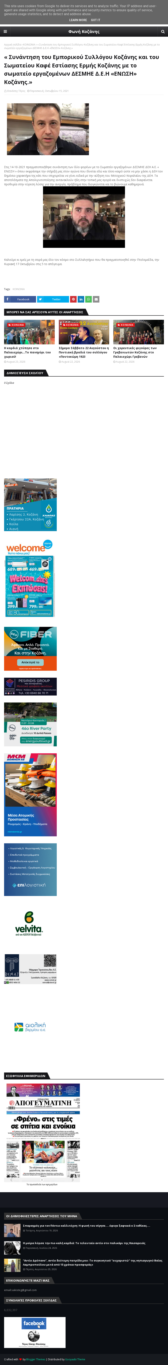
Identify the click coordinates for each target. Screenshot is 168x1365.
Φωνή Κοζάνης (84, 31)
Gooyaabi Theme (75, 1359)
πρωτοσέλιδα (36, 1184)
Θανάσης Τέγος (16, 91)
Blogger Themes (35, 1359)
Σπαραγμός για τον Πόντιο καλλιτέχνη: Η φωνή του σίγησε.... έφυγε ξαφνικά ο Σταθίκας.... (86, 1225)
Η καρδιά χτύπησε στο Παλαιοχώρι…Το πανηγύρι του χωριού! (27, 352)
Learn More (78, 20)
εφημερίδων (51, 1184)
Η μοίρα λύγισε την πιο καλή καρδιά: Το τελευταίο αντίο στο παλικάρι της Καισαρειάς (84, 1243)
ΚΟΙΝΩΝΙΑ (29, 44)
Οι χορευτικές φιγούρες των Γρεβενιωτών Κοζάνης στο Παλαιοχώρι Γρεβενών (135, 352)
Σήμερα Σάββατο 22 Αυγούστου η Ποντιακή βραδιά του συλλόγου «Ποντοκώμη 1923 (84, 352)
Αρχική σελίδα (12, 44)
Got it (95, 20)
